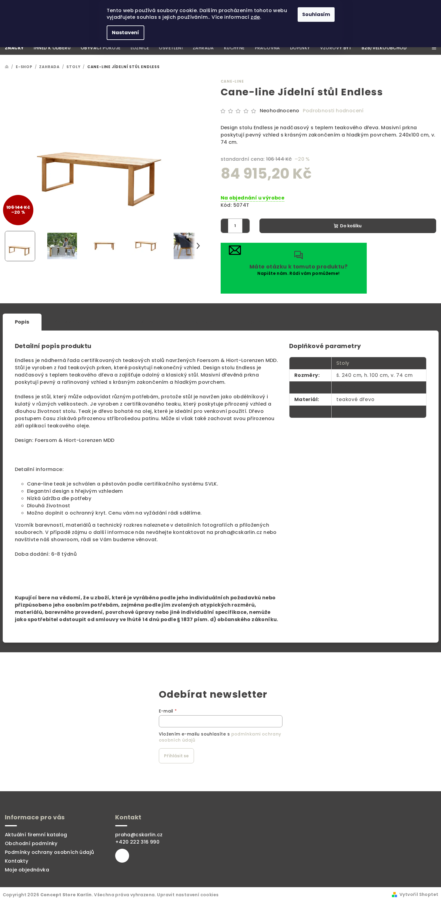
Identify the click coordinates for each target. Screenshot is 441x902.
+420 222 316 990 (137, 841)
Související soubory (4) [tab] (85, 321)
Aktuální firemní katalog (36, 834)
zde (255, 17)
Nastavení (125, 32)
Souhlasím (316, 14)
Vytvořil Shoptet (418, 894)
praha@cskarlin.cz (139, 834)
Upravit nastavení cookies (188, 895)
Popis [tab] (22, 321)
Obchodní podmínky (31, 843)
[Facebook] (122, 856)
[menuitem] (14, 48)
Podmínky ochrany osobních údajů (49, 852)
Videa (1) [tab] (151, 321)
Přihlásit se (176, 756)
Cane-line (232, 81)
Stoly (342, 363)
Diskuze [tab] (252, 321)
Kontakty (16, 861)
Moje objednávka (27, 869)
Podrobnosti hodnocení (333, 110)
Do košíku (351, 226)
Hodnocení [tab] (203, 321)
